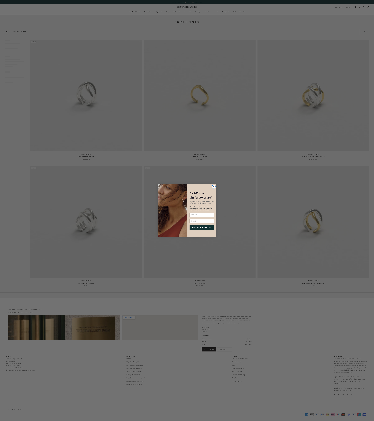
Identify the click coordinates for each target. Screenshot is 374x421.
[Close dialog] (213, 186)
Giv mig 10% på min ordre (201, 227)
